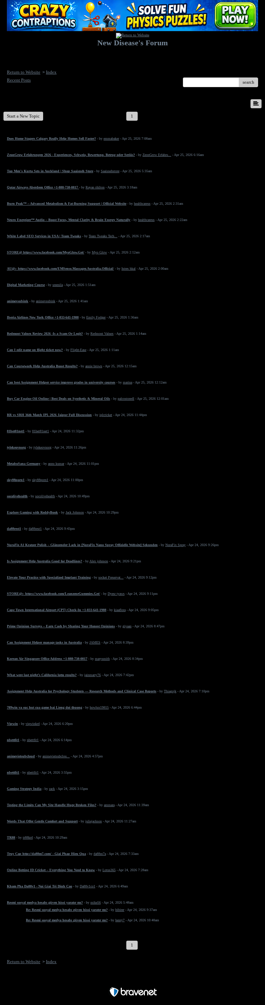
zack (52, 789)
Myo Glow (99, 252)
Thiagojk (170, 691)
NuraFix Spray (175, 545)
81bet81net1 (40, 431)
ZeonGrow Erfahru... (157, 155)
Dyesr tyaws (116, 594)
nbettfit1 (33, 740)
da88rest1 (35, 529)
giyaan (126, 626)
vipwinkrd (33, 724)
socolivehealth (45, 496)
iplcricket (105, 415)
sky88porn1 (40, 480)
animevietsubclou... (56, 756)
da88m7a (100, 854)
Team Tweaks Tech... (103, 236)
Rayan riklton (95, 187)
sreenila (57, 285)
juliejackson (93, 821)
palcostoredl (126, 398)
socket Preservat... (111, 577)
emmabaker (111, 138)
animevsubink (45, 301)
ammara (109, 805)
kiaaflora (120, 610)
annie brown (93, 366)
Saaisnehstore (110, 171)
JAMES (94, 642)
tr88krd (28, 837)
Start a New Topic (23, 116)
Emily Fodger (96, 317)
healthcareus (142, 203)
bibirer (119, 910)
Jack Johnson (75, 512)
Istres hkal (128, 268)
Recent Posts (19, 80)
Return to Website (23, 72)
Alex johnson (98, 561)
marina (127, 382)
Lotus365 (109, 870)
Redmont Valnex (102, 333)
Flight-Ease (78, 350)
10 (235, 116)
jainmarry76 (92, 675)
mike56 (95, 902)
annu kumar (56, 463)
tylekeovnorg (42, 447)
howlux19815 (99, 707)
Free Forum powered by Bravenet (133, 980)
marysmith (102, 659)
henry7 (120, 920)
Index (51, 72)
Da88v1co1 (87, 886)
